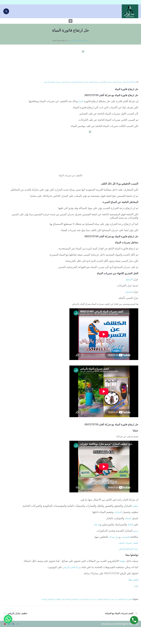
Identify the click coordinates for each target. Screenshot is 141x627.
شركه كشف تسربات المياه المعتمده (84, 82)
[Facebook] (17, 624)
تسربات (128, 542)
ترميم (135, 530)
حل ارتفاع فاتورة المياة (73, 599)
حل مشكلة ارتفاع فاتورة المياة (53, 599)
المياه (121, 542)
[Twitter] (9, 624)
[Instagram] (13, 624)
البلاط (131, 524)
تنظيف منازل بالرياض (17, 613)
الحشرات (125, 536)
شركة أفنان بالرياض (72, 567)
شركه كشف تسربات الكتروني (110, 82)
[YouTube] (4, 624)
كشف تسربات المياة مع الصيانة (119, 613)
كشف (135, 542)
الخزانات (118, 512)
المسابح (129, 291)
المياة (80, 101)
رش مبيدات (114, 536)
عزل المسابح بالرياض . (128, 548)
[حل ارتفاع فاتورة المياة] (70, 63)
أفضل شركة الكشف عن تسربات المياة (117, 599)
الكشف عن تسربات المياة (93, 599)
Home (86, 40)
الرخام (97, 524)
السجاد (128, 518)
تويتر (136, 585)
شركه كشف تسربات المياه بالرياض (57, 82)
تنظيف (135, 505)
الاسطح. (129, 279)
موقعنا (122, 561)
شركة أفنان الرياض (76, 40)
